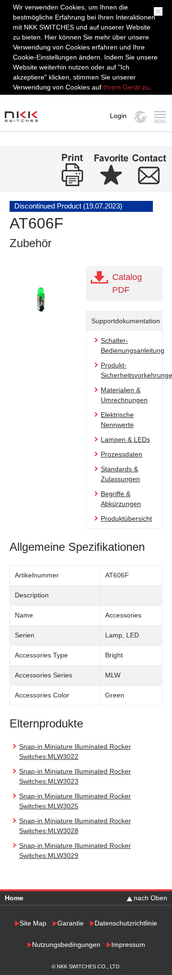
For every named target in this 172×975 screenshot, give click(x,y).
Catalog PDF (127, 283)
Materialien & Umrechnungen (124, 395)
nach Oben (150, 898)
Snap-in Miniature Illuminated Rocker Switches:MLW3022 (75, 751)
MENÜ (159, 116)
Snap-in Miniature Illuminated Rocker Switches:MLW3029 (75, 850)
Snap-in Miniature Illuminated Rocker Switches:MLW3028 (75, 826)
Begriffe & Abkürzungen (121, 498)
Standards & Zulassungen (120, 474)
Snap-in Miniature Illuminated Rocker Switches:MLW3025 (75, 801)
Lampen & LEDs (125, 439)
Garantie (70, 923)
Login (118, 115)
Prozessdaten (121, 454)
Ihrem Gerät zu (125, 87)
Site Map (33, 923)
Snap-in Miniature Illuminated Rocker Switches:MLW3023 (75, 776)
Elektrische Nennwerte (117, 419)
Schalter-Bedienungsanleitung (132, 345)
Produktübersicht (126, 518)
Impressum (128, 945)
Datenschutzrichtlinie (126, 923)
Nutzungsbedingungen (66, 945)
